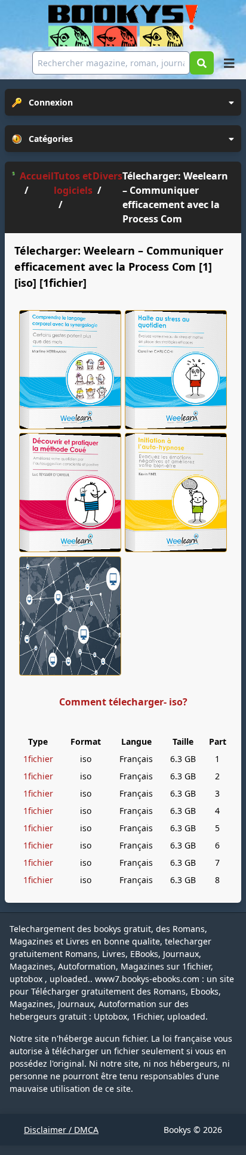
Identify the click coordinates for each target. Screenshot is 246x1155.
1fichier (38, 758)
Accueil (37, 175)
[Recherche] (202, 63)
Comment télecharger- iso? (123, 701)
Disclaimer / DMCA (61, 1129)
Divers (107, 175)
